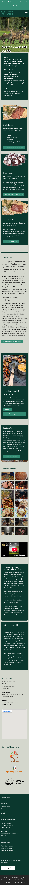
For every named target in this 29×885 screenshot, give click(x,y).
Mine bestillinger (5, 806)
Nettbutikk (11, 6)
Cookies (17, 880)
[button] (26, 13)
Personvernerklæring (7, 880)
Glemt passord (5, 809)
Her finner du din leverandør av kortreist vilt (14, 2)
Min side (18, 6)
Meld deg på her (8, 868)
